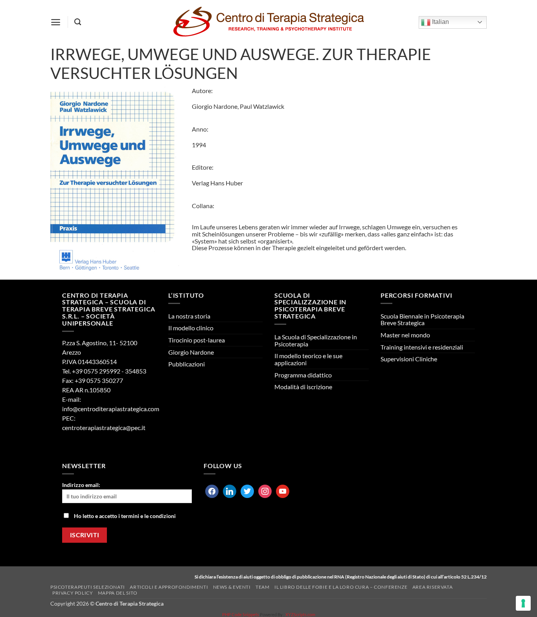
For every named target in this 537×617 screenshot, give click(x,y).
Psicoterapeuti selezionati (87, 587)
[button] (55, 22)
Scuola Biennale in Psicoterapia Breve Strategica (422, 319)
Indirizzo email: (81, 485)
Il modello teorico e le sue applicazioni (308, 359)
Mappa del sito (118, 593)
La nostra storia (189, 316)
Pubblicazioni (186, 364)
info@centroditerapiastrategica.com (110, 408)
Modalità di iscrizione (303, 386)
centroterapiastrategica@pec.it (103, 427)
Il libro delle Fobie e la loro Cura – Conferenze (340, 587)
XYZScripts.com (300, 614)
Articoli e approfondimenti (169, 587)
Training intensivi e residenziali (422, 347)
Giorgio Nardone (191, 352)
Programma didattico (303, 375)
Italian (439, 21)
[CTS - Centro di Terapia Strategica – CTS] (268, 22)
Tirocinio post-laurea (196, 340)
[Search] (77, 22)
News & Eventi (232, 587)
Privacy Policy (72, 593)
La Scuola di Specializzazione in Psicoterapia (315, 340)
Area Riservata (432, 587)
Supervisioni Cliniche (409, 359)
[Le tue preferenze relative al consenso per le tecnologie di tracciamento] (523, 603)
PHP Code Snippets (240, 614)
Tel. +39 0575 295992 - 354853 (104, 371)
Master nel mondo (405, 335)
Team (262, 587)
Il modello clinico (190, 327)
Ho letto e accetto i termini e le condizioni (125, 516)
